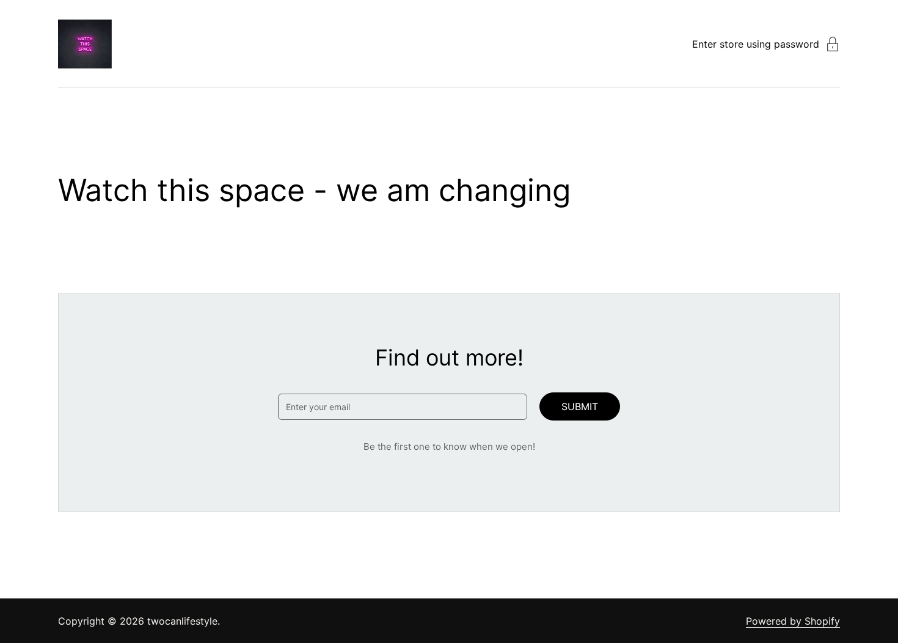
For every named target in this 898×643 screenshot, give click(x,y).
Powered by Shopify (793, 621)
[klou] (85, 44)
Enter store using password (755, 44)
